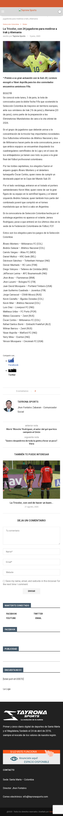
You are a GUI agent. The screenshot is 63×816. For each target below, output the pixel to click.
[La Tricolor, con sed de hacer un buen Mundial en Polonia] (31, 480)
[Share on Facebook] (40, 391)
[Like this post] (37, 391)
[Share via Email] (47, 391)
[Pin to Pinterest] (44, 391)
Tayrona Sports (19, 36)
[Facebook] (28, 3)
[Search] (54, 11)
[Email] (34, 3)
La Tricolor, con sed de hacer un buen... (31, 502)
